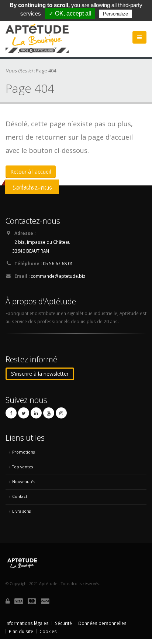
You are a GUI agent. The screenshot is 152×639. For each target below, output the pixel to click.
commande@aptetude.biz (58, 276)
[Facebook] (11, 412)
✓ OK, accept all (70, 13)
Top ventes (22, 466)
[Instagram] (61, 412)
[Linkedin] (36, 412)
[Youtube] (48, 412)
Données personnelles (102, 623)
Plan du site (21, 631)
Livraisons (21, 511)
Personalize (115, 14)
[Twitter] (23, 412)
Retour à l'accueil (30, 171)
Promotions (23, 452)
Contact (19, 496)
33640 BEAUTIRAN (30, 251)
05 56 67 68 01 (58, 263)
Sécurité (63, 623)
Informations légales (27, 623)
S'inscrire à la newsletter (40, 373)
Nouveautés (23, 481)
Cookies (48, 631)
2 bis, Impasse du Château (42, 242)
